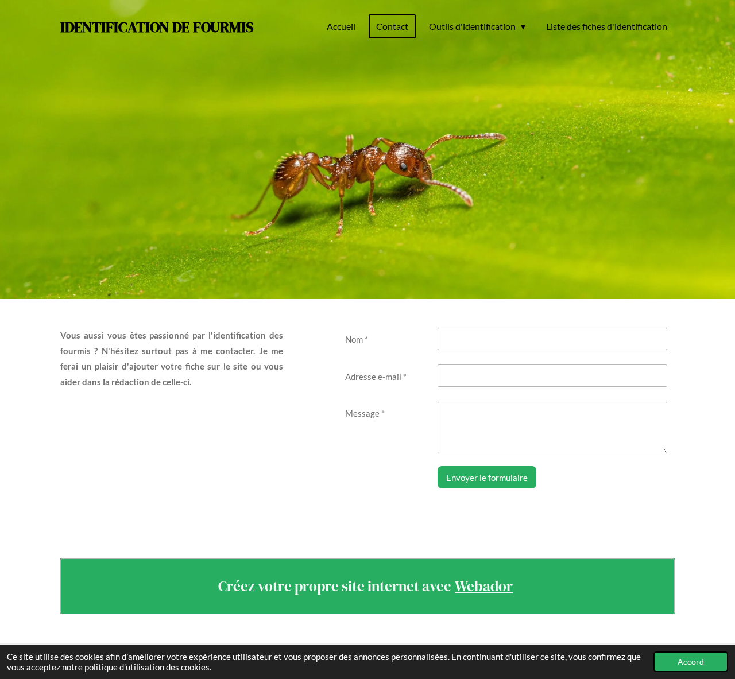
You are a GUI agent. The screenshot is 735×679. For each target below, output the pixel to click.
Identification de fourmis (157, 27)
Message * (365, 413)
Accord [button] (691, 661)
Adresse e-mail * (376, 376)
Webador (484, 586)
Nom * (356, 339)
